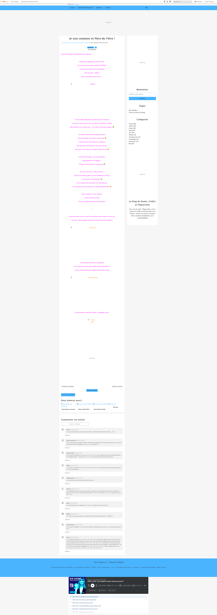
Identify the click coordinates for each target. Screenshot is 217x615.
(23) (132, 126)
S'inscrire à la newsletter (68, 394)
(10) (131, 143)
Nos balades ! (133, 110)
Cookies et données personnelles (148, 567)
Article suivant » (117, 386)
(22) (132, 128)
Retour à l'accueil (92, 390)
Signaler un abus (106, 567)
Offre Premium (135, 567)
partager (103, 590)
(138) (132, 124)
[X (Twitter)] (167, 2)
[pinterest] (170, 2)
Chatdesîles (146, 216)
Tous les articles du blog (137, 112)
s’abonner (93, 590)
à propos (113, 590)
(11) (134, 137)
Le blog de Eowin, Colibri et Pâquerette (72, 42)
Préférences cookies (161, 567)
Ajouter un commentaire (75, 424)
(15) (132, 135)
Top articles (93, 567)
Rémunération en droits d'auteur (123, 567)
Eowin (86, 42)
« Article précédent (67, 386)
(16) (131, 132)
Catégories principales (85, 7)
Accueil (72, 7)
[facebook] (165, 2)
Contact (108, 7)
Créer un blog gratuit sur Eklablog (81, 567)
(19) (132, 130)
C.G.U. (113, 567)
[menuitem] (72, 8)
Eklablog (120, 562)
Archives (99, 7)
